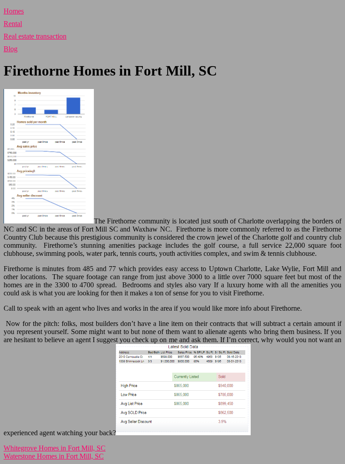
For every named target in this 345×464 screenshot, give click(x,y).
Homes (14, 11)
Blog (11, 49)
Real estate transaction (35, 36)
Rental (13, 23)
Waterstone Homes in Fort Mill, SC (54, 456)
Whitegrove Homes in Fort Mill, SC (55, 448)
